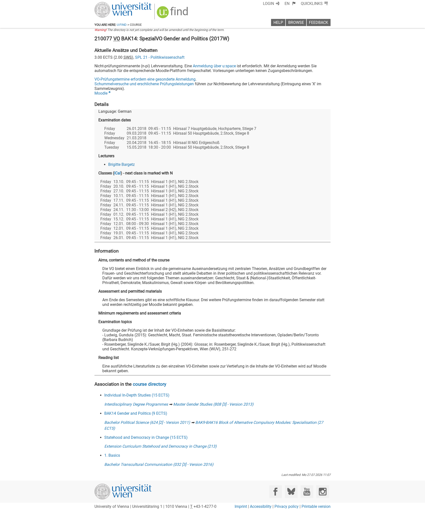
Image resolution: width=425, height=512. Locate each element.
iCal (117, 173)
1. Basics (112, 455)
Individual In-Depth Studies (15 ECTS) (136, 395)
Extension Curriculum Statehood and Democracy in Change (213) (160, 446)
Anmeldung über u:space (214, 66)
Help (278, 22)
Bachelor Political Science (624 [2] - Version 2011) (147, 422)
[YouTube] (307, 491)
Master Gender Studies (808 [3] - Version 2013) (213, 404)
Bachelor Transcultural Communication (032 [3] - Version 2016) (158, 464)
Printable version (316, 506)
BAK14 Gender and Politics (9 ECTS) (135, 413)
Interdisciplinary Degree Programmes (136, 404)
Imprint (241, 506)
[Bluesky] (291, 491)
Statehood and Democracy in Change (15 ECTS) (146, 437)
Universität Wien (111, 4)
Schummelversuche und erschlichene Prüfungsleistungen (144, 84)
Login (268, 3)
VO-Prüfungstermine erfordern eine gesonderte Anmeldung (145, 79)
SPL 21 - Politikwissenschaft (159, 57)
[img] (173, 14)
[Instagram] (322, 491)
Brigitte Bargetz (121, 164)
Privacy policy (286, 506)
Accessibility (261, 506)
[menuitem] (290, 3)
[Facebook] (275, 491)
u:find (122, 25)
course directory (149, 384)
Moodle (100, 93)
